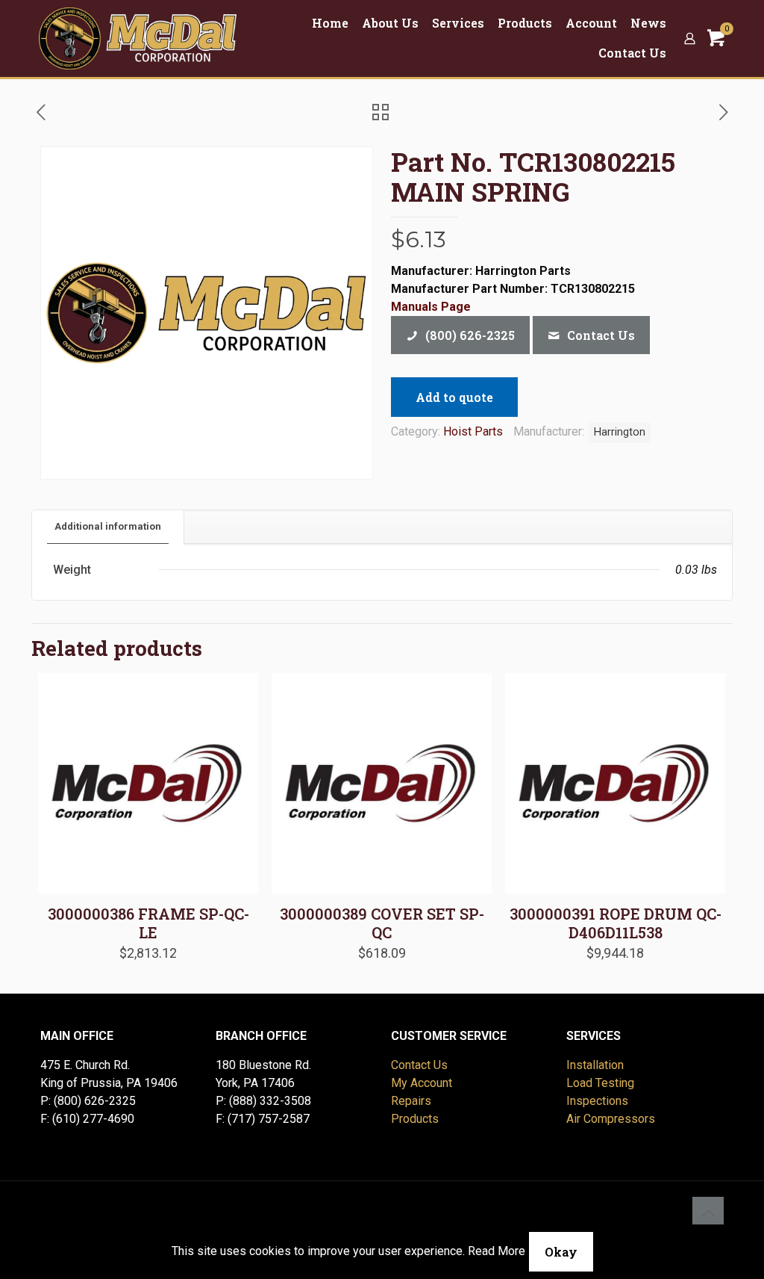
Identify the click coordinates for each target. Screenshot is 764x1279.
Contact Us (419, 1065)
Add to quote (454, 397)
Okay (561, 1252)
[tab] (108, 527)
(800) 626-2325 (95, 1101)
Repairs (411, 1101)
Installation (595, 1065)
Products (415, 1119)
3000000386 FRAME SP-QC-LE (148, 923)
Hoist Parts (473, 431)
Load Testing (600, 1083)
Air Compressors (610, 1119)
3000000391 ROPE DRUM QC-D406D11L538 (615, 923)
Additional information (107, 526)
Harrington (619, 432)
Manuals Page (431, 307)
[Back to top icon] (708, 1212)
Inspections (597, 1101)
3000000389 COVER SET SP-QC (382, 923)
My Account (421, 1083)
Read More (496, 1251)
